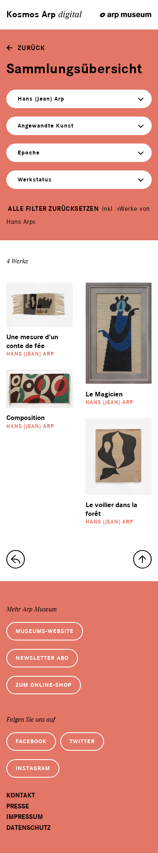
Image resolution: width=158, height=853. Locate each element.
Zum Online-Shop (44, 684)
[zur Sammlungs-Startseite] (15, 559)
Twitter (82, 741)
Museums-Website (45, 631)
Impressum (24, 817)
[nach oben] (142, 559)
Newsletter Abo (42, 658)
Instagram (33, 768)
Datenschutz (28, 828)
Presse (17, 806)
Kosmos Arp (44, 14)
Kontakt (20, 795)
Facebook (31, 741)
